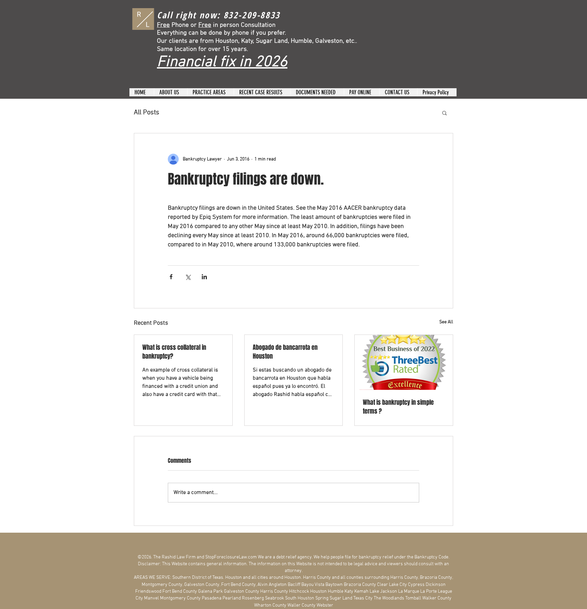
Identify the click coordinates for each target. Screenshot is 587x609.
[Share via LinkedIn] (204, 276)
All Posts (146, 113)
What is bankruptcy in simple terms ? (398, 407)
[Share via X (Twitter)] (187, 276)
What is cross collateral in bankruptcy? (174, 352)
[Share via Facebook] (171, 276)
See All (446, 322)
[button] (444, 112)
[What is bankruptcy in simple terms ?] (404, 362)
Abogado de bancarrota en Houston (285, 352)
